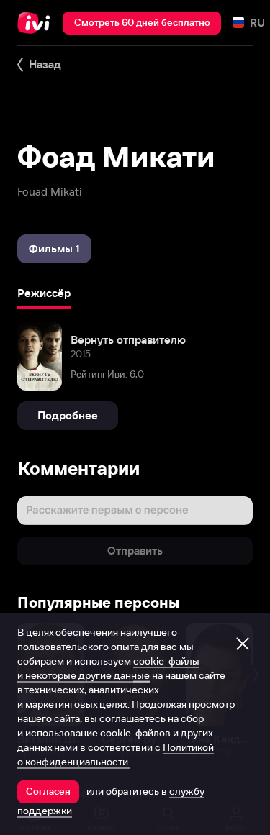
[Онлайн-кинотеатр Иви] (37, 23)
